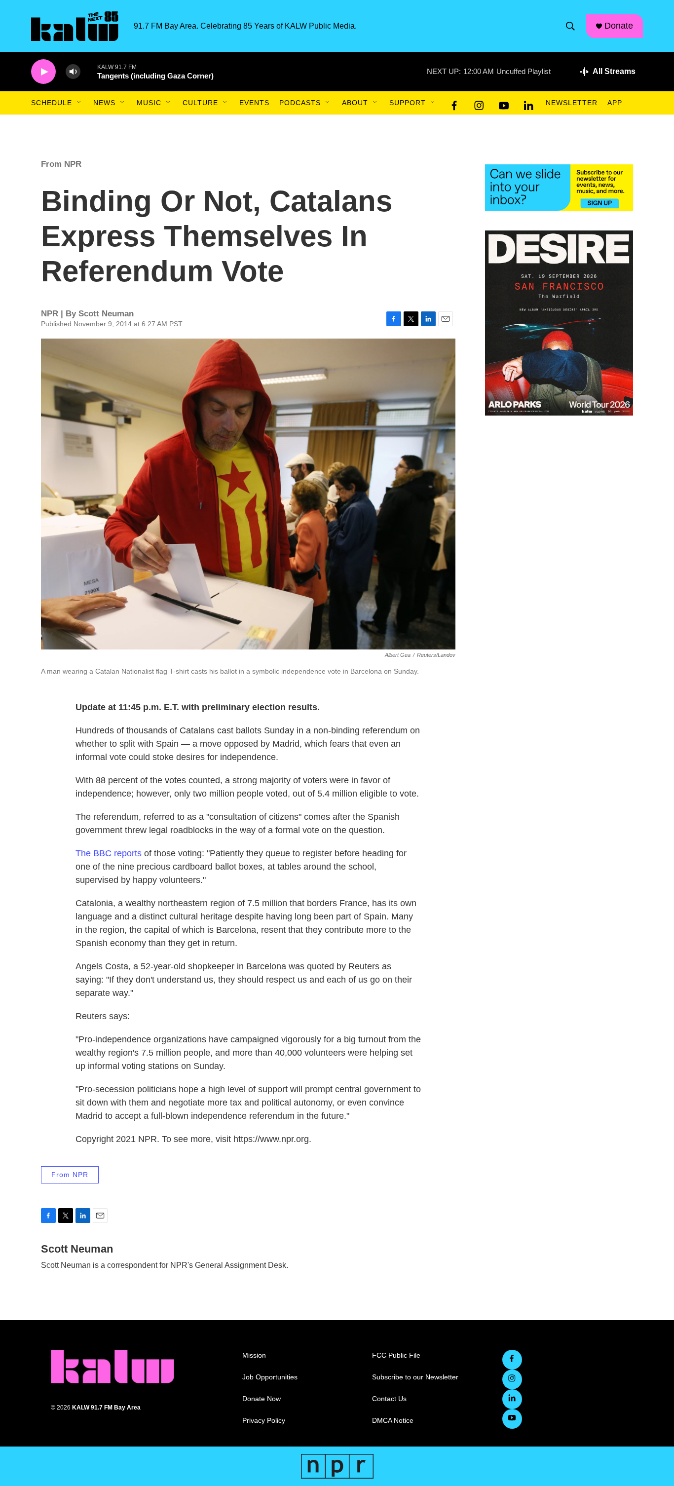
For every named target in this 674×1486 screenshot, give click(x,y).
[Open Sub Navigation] (79, 103)
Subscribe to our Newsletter (415, 1377)
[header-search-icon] (570, 26)
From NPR (61, 164)
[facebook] (454, 103)
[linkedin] (528, 103)
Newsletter (572, 103)
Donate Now (261, 1399)
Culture (200, 103)
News (104, 103)
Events (254, 103)
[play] (43, 71)
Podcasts (300, 103)
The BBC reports (108, 853)
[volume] (73, 72)
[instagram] (479, 103)
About (355, 103)
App (614, 103)
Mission (254, 1355)
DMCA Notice (392, 1420)
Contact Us (389, 1399)
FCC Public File (396, 1355)
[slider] (88, 71)
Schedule (51, 103)
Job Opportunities (270, 1377)
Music (149, 103)
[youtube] (503, 103)
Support (407, 103)
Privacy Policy (263, 1420)
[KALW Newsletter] (559, 187)
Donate (618, 26)
